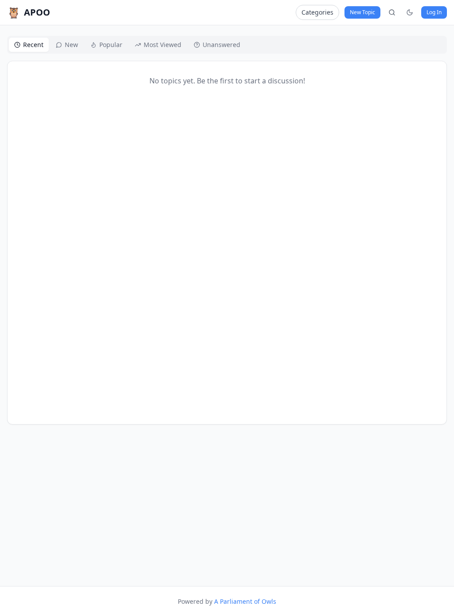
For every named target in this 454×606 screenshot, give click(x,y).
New (71, 44)
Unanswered (221, 44)
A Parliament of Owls (245, 601)
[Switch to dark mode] (409, 12)
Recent (33, 44)
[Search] (392, 12)
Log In (434, 12)
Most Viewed (162, 44)
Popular (110, 44)
